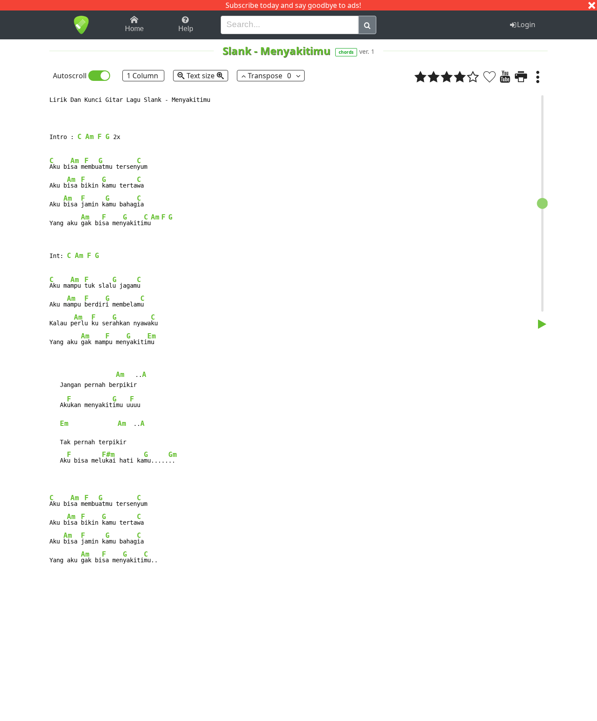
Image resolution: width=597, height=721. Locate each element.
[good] (459, 76)
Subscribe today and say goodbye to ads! (293, 5)
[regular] (446, 76)
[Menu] (537, 76)
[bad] (420, 76)
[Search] (367, 25)
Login (526, 24)
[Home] (81, 25)
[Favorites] (489, 76)
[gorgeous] (472, 76)
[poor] (433, 76)
